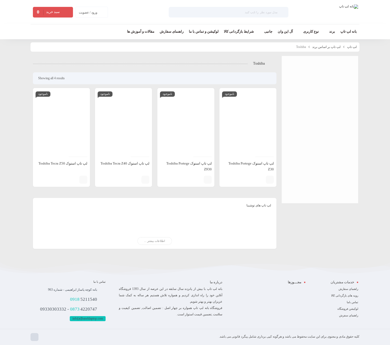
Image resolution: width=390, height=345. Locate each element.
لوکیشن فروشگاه (347, 308)
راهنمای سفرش (348, 315)
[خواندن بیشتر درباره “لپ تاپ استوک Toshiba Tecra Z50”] (83, 180)
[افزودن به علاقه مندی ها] (253, 180)
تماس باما (352, 302)
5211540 (83, 299)
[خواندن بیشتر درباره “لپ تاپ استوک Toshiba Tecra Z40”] (145, 180)
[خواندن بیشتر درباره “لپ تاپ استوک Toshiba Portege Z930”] (208, 180)
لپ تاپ (352, 47)
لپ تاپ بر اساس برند (326, 47)
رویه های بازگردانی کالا (344, 295)
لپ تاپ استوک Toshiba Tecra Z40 (125, 163)
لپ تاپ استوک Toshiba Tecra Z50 (62, 163)
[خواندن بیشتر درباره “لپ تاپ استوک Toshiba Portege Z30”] (270, 180)
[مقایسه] (261, 180)
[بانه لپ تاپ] (348, 12)
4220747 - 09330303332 (68, 309)
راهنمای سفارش (348, 288)
